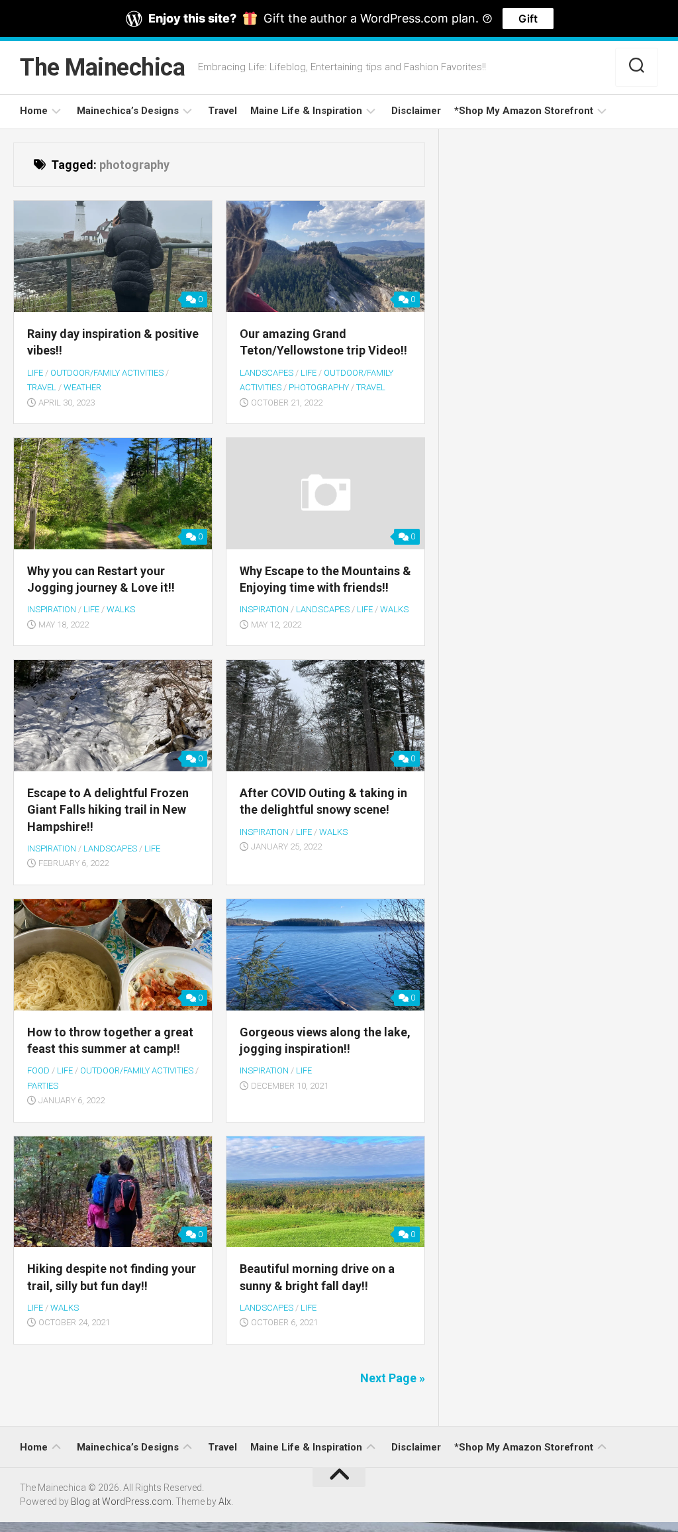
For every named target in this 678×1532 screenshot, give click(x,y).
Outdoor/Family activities (107, 373)
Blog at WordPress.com (121, 1501)
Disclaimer (416, 111)
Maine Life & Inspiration (306, 111)
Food (38, 1070)
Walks (121, 609)
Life (35, 373)
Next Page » (392, 1378)
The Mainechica (102, 68)
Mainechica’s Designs (128, 111)
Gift (528, 18)
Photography (319, 387)
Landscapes (266, 373)
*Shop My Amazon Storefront (523, 111)
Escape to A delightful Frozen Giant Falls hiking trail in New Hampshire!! (108, 809)
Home (34, 111)
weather (82, 387)
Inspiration (51, 609)
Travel (222, 111)
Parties (42, 1086)
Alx (224, 1501)
